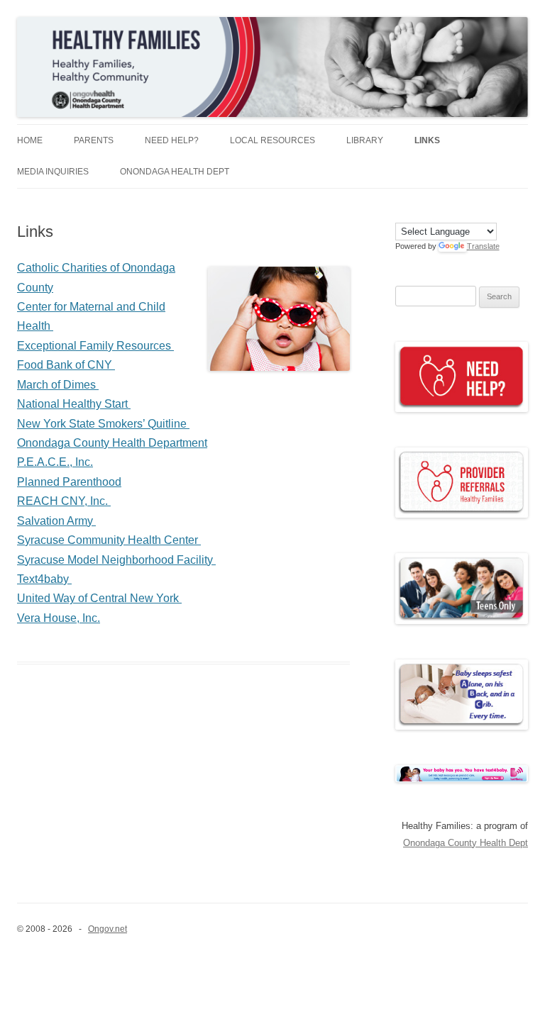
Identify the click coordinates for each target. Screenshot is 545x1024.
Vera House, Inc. (58, 618)
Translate (483, 246)
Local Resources (272, 140)
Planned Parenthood (69, 482)
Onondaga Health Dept (174, 172)
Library (364, 140)
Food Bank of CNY (66, 365)
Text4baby (44, 579)
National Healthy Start (74, 404)
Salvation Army (56, 521)
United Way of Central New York (99, 598)
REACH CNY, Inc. (64, 501)
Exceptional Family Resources (95, 346)
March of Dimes (58, 385)
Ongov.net (107, 929)
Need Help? (172, 140)
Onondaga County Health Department (112, 443)
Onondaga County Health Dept (465, 842)
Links (427, 140)
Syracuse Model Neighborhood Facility (116, 560)
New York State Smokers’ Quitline (103, 424)
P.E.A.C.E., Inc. (55, 462)
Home (30, 140)
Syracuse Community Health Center (109, 540)
